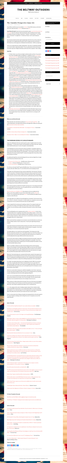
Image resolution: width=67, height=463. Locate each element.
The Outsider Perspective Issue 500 (52, 63)
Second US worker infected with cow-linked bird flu (16, 367)
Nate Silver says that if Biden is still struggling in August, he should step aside (21, 396)
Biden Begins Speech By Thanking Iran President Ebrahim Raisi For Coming (21, 419)
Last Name (47, 31)
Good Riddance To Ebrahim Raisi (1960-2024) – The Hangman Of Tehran (20, 127)
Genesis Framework (36, 458)
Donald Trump (25, 448)
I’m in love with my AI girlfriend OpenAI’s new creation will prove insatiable (21, 305)
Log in (46, 458)
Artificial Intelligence (13, 448)
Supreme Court (19, 449)
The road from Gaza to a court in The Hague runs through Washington (20, 314)
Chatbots (20, 448)
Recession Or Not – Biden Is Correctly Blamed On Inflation (18, 134)
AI (8, 448)
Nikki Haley (9, 449)
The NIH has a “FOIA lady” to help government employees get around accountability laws (24, 399)
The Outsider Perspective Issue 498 (52, 68)
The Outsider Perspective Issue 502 (52, 58)
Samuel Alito (13, 449)
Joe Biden (40, 448)
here (29, 28)
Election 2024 (30, 448)
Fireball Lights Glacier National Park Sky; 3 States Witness (18, 385)
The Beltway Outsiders (33, 9)
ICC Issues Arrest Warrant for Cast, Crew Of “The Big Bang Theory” (20, 435)
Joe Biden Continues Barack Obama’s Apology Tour (17, 131)
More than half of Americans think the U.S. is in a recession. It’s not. (19, 332)
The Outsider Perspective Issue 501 (52, 60)
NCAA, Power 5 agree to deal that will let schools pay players (18, 374)
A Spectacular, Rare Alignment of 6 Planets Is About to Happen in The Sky (21, 388)
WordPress (43, 458)
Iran (34, 448)
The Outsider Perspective (28, 449)
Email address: (48, 37)
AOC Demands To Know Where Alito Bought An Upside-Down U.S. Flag (20, 416)
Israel (37, 448)
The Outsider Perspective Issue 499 (52, 65)
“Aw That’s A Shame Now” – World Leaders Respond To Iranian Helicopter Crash (22, 438)
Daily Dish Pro (29, 458)
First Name (47, 26)
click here (25, 27)
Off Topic (10, 447)
